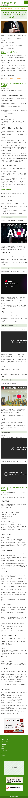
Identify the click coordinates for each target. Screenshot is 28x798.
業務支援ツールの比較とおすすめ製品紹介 (11, 8)
